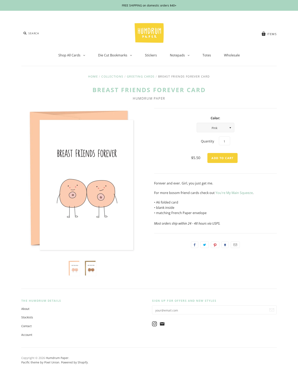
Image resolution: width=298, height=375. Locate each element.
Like (194, 244)
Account (26, 335)
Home (93, 76)
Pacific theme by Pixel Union (40, 362)
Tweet (204, 244)
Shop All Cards (69, 55)
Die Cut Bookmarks (113, 55)
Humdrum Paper (149, 98)
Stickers (151, 55)
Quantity (207, 141)
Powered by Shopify (74, 362)
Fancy (225, 244)
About (25, 309)
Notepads (178, 55)
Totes (207, 55)
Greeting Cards (141, 76)
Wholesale (232, 55)
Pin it (215, 244)
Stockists (27, 317)
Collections (112, 76)
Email (235, 244)
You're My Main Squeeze (234, 193)
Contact (26, 326)
